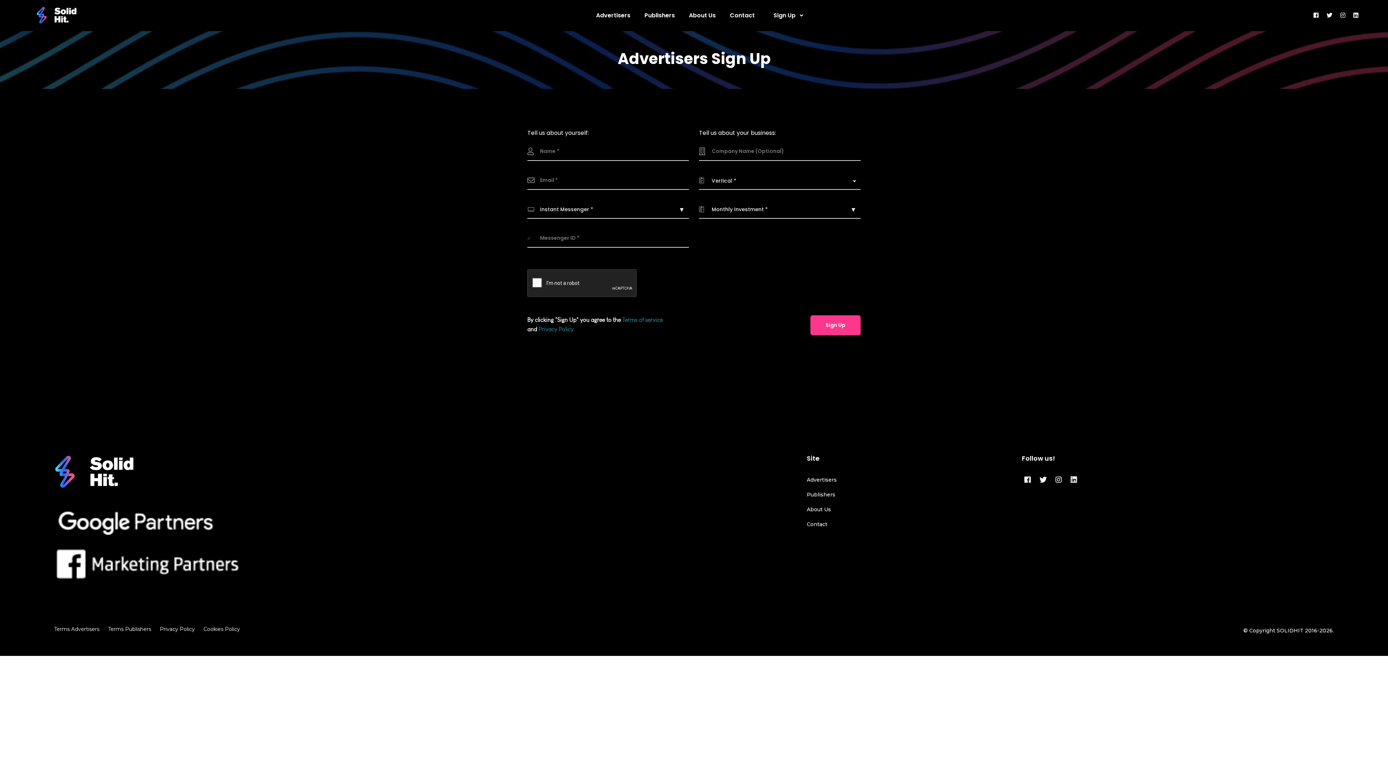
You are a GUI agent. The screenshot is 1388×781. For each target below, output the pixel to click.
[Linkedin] (1074, 480)
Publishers (821, 494)
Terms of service (642, 319)
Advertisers (822, 480)
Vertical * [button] (724, 180)
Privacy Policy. (557, 329)
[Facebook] (1028, 480)
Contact (817, 524)
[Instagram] (1059, 480)
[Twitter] (1043, 480)
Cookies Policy (222, 629)
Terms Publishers (129, 629)
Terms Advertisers (76, 629)
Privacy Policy (177, 629)
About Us (819, 509)
